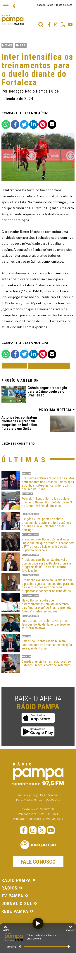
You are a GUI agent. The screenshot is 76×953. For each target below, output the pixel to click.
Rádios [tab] (9, 888)
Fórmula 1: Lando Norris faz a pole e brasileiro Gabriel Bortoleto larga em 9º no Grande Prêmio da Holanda (47, 502)
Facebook (49, 24)
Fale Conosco (38, 861)
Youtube (70, 24)
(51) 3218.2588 (44, 809)
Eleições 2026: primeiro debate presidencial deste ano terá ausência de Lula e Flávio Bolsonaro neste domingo (46, 524)
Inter (21, 45)
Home (7, 45)
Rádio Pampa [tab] (16, 880)
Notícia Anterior (21, 380)
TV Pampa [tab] (12, 896)
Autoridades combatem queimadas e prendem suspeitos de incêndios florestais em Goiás (19, 423)
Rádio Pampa (12, 20)
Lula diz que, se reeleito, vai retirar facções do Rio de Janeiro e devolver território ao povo (46, 624)
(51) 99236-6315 (52, 818)
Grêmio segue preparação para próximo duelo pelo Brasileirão (47, 391)
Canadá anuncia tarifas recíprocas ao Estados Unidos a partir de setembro (46, 663)
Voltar (15, 365)
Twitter (63, 24)
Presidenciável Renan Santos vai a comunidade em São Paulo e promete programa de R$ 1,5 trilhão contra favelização (46, 565)
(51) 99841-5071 (47, 813)
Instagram (56, 24)
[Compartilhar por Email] (52, 124)
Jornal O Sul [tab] (16, 903)
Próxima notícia (55, 410)
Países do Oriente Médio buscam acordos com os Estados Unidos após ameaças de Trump (47, 644)
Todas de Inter (49, 366)
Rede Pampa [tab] (14, 911)
